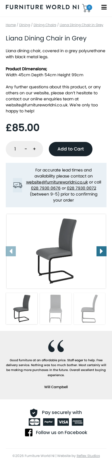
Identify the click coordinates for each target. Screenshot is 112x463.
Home (11, 24)
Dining (24, 24)
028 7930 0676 (46, 188)
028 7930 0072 (81, 188)
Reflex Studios (88, 455)
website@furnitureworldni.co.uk (36, 105)
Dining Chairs (45, 24)
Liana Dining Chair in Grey (81, 24)
